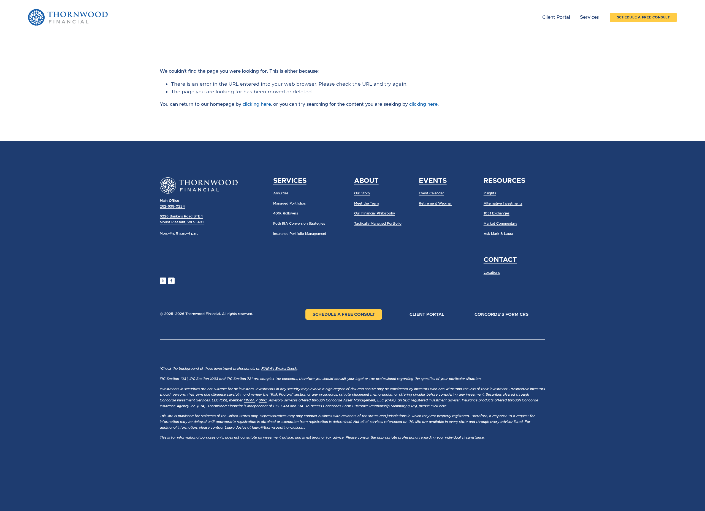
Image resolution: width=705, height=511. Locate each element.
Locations (492, 272)
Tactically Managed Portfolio (378, 223)
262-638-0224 (172, 206)
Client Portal (556, 17)
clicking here (257, 104)
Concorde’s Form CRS (501, 314)
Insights (490, 193)
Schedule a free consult (643, 17)
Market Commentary (500, 223)
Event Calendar (431, 193)
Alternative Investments (503, 203)
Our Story (362, 193)
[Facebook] (171, 281)
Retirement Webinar (435, 203)
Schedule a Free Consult (344, 314)
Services (589, 17)
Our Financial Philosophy (374, 213)
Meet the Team (366, 203)
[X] (163, 281)
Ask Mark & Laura (498, 234)
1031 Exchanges (496, 213)
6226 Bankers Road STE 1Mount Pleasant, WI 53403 (182, 219)
